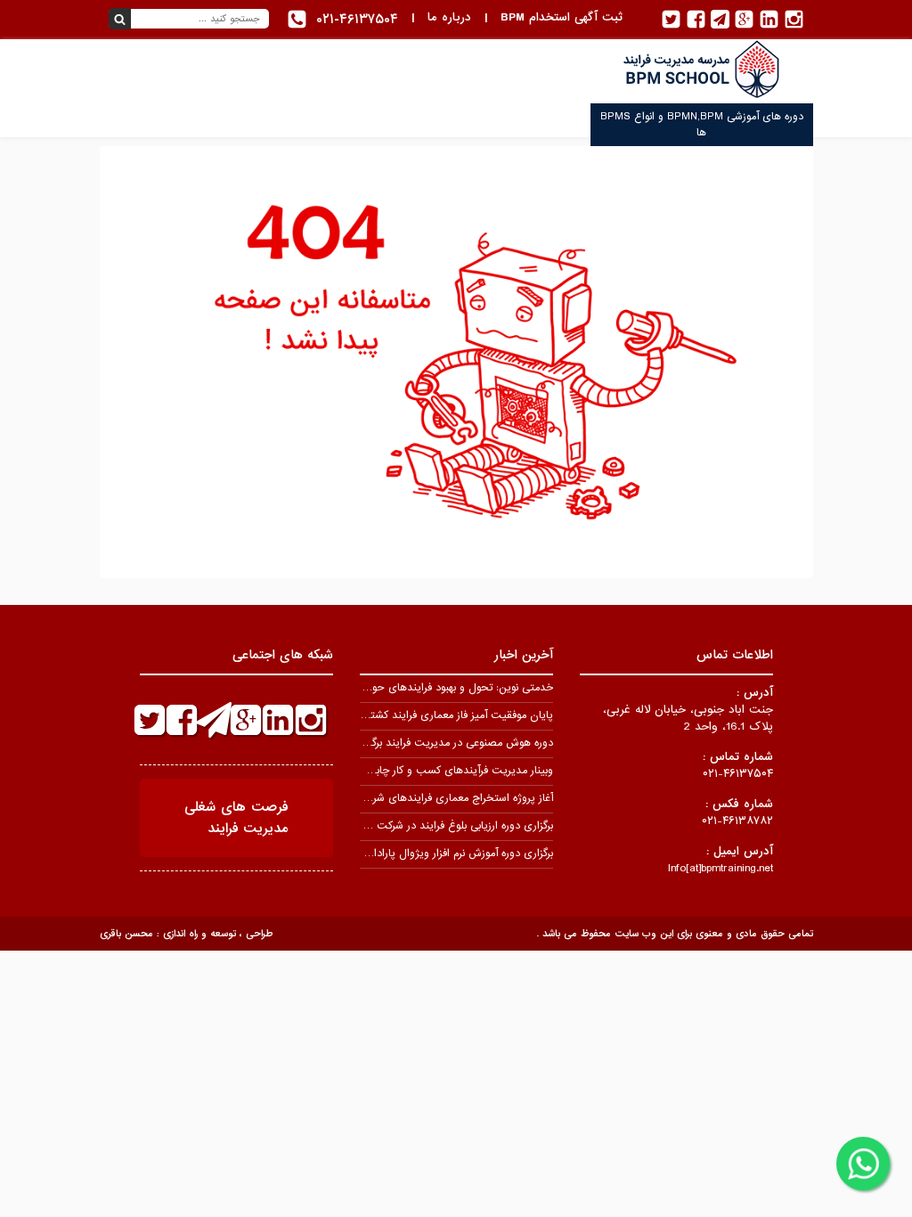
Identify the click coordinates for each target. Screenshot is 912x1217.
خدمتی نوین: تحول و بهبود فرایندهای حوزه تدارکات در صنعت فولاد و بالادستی (381, 688)
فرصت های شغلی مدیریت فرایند (236, 817)
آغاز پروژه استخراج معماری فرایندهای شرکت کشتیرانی (434, 798)
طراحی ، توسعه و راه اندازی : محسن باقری (186, 934)
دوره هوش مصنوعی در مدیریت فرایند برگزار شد (449, 743)
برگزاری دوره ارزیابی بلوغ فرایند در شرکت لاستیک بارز (438, 826)
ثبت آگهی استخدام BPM (562, 17)
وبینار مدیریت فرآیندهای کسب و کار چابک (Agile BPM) (427, 771)
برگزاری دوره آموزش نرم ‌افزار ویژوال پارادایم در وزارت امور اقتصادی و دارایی (387, 853)
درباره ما (449, 17)
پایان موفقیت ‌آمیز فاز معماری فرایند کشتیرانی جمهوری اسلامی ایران (401, 715)
